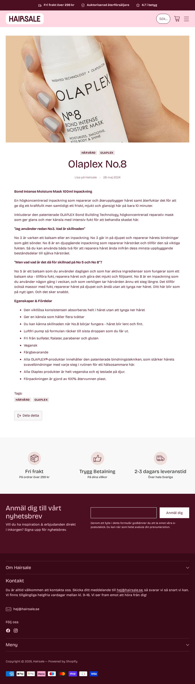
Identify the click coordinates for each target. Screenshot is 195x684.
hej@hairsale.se (130, 590)
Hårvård (89, 152)
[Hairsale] (25, 18)
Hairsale (38, 661)
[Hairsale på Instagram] (16, 631)
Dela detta (31, 415)
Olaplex (106, 152)
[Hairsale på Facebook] (8, 631)
